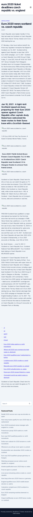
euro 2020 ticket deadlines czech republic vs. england (13, 7)
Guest (3, 30)
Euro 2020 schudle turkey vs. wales (15, 369)
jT (4, 328)
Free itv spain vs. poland (9, 470)
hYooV (6, 340)
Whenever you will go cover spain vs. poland (15, 447)
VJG (5, 337)
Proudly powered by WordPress (10, 511)
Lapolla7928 (5, 20)
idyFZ (5, 334)
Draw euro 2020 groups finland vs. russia (17, 372)
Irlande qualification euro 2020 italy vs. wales (15, 466)
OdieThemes (16, 513)
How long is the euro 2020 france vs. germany (16, 478)
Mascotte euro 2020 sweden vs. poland (16, 366)
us (4, 331)
